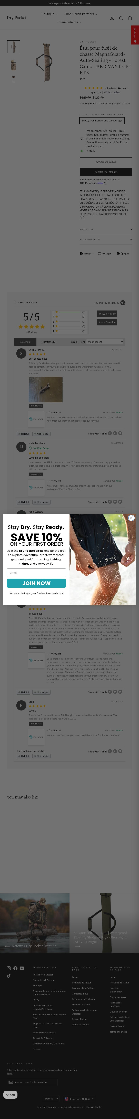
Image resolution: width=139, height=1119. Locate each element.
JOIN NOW (36, 583)
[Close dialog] (131, 518)
